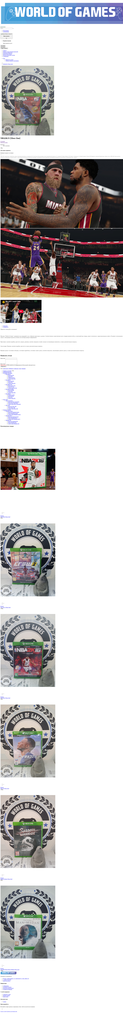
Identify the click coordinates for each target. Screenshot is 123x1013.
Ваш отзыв (3, 363)
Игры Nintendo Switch (13, 413)
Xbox (4, 399)
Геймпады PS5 (11, 394)
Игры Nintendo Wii (12, 422)
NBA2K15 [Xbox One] (8, 64)
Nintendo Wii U (9, 415)
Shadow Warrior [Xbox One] (6, 879)
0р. (8, 36)
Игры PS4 (10, 376)
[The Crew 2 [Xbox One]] (28, 600)
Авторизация (6, 31)
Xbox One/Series (9, 400)
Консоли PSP (11, 390)
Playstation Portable (10, 389)
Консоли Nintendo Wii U (13, 416)
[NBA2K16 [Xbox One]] (28, 691)
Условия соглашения (7, 989)
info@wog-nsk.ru (6, 980)
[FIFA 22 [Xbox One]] (28, 781)
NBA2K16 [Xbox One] (5, 698)
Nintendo (5, 409)
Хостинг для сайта (3, 1011)
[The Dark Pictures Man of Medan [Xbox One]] (28, 963)
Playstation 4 (8, 374)
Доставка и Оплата (7, 987)
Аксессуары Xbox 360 (13, 408)
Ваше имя (3, 358)
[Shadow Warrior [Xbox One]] (28, 872)
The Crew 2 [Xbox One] (6, 607)
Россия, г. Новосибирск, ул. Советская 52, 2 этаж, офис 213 (16, 978)
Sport (20, 368)
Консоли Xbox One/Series (13, 401)
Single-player (5, 368)
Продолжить (3, 366)
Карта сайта (5, 996)
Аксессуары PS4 (11, 378)
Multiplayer (11, 368)
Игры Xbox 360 (11, 407)
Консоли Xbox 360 (12, 406)
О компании (5, 56)
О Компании (6, 985)
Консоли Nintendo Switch (13, 412)
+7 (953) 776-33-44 (7, 979)
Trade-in (4, 50)
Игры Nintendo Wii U (12, 418)
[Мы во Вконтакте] (4, 27)
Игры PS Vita (11, 386)
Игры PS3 (10, 382)
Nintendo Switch (9, 411)
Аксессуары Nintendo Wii (13, 423)
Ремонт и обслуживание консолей (10, 51)
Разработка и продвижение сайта (12, 1011)
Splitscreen (16, 368)
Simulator (24, 368)
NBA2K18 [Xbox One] (5, 516)
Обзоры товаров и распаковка (12, 60)
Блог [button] (4, 58)
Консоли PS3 (11, 381)
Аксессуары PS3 (11, 383)
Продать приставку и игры (9, 55)
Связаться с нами (7, 994)
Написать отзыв (4, 142)
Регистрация (6, 30)
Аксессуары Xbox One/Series (14, 404)
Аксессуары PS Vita (12, 388)
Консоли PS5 (11, 396)
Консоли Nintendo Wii (13, 421)
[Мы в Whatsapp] (1, 27)
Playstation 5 (8, 393)
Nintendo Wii (8, 420)
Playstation (5, 373)
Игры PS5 (10, 397)
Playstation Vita (9, 384)
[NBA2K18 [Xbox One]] (28, 510)
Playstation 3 (8, 380)
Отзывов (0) (5, 327)
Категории (3, 45)
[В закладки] (1, 154)
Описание (5, 325)
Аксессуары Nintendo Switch (14, 414)
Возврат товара (6, 995)
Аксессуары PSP (11, 392)
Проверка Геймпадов (7, 52)
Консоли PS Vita (11, 385)
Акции (4, 1001)
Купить (2, 515)
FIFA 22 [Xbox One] (5, 788)
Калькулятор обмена (7, 54)
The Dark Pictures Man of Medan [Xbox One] (10, 969)
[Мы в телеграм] (3, 27)
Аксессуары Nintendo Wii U (14, 419)
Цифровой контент (7, 371)
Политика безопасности (8, 988)
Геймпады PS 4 (11, 377)
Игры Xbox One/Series (13, 403)
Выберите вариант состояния (7, 153)
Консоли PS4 (11, 375)
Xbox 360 (8, 405)
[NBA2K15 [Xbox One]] (28, 135)
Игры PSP (10, 391)
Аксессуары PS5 (11, 398)
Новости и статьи (9, 59)
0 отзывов (3, 141)
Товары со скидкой (7, 370)
